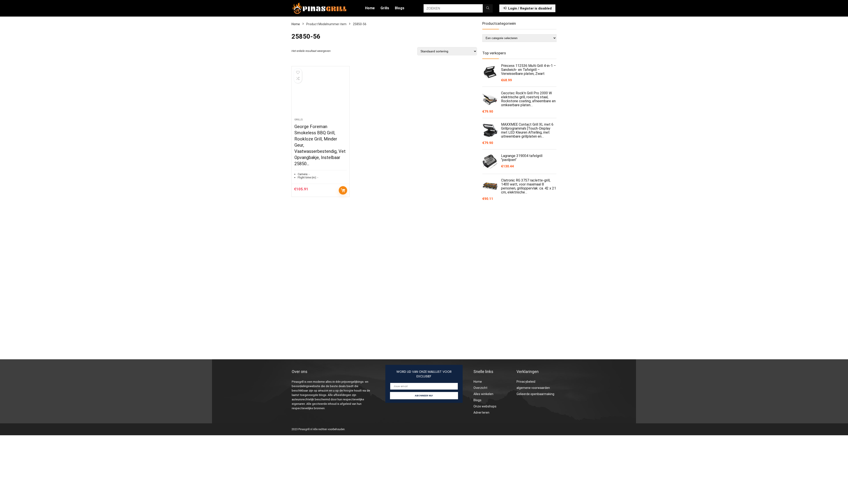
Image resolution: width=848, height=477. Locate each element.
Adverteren (481, 412)
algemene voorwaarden (533, 388)
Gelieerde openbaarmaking (535, 394)
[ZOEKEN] (488, 8)
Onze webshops (484, 406)
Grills (384, 8)
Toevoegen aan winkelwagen (343, 190)
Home (370, 8)
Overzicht (480, 388)
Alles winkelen (483, 394)
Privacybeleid (526, 381)
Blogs (399, 8)
